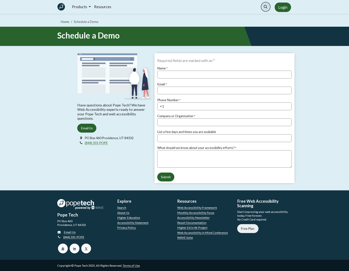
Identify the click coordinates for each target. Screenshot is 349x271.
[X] (86, 248)
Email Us (87, 128)
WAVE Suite (185, 237)
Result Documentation (191, 222)
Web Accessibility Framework (197, 207)
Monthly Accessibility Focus (195, 212)
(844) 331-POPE (96, 143)
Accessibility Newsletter (193, 217)
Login (282, 7)
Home (65, 22)
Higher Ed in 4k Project (192, 227)
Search (121, 207)
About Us (123, 212)
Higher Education (128, 217)
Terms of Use (131, 265)
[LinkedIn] (74, 248)
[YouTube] (63, 248)
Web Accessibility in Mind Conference (202, 232)
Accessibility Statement (133, 222)
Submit (166, 177)
